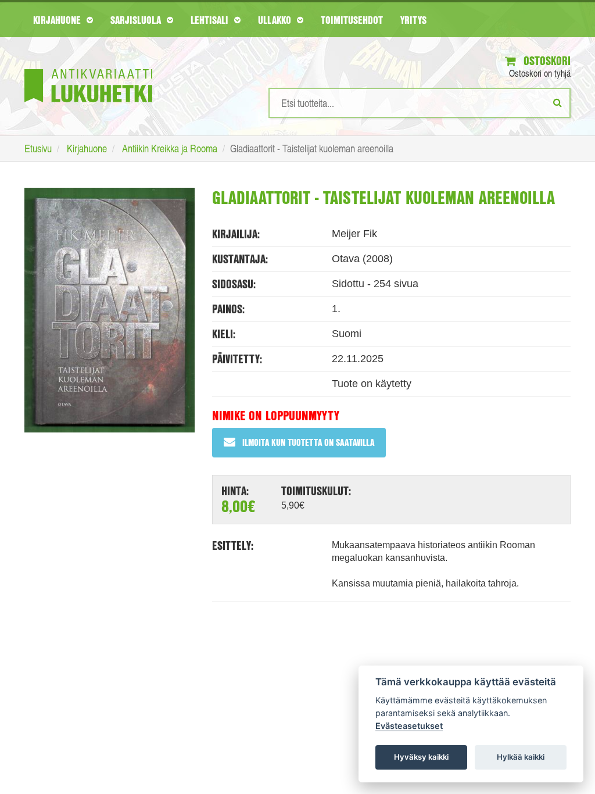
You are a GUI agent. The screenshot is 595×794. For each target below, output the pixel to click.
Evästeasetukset (409, 726)
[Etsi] (557, 102)
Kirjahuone (58, 19)
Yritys (413, 19)
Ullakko (276, 19)
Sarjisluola (137, 19)
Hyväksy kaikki (421, 756)
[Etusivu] (88, 68)
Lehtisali (211, 19)
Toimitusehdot (352, 19)
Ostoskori (546, 61)
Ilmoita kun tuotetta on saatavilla (308, 442)
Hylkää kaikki (520, 756)
